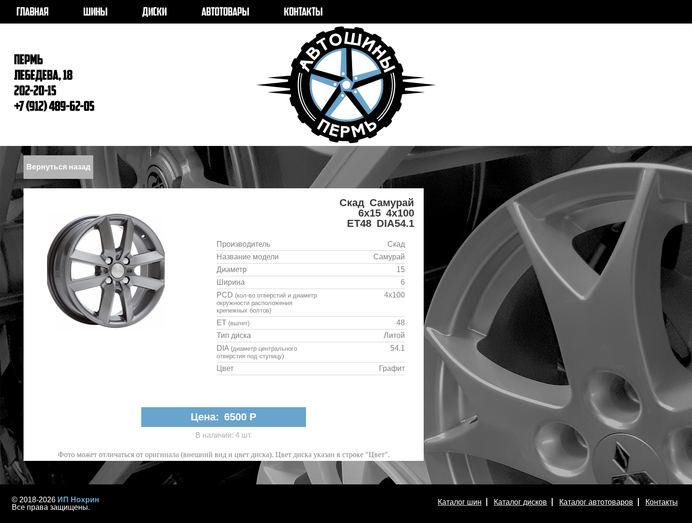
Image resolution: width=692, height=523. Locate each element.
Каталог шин (460, 502)
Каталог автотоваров (596, 502)
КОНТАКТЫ (303, 12)
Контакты (661, 502)
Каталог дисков (520, 502)
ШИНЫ (95, 12)
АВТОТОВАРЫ (225, 12)
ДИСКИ (154, 12)
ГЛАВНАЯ (32, 12)
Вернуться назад (58, 167)
